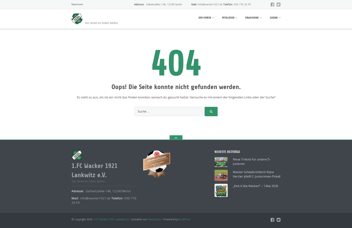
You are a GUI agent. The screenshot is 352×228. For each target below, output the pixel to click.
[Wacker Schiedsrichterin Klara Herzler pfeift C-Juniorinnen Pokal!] (221, 175)
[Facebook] (272, 4)
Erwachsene (252, 17)
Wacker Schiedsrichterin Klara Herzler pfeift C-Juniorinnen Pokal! (256, 174)
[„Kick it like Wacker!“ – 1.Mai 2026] (221, 190)
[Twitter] (278, 4)
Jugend (274, 17)
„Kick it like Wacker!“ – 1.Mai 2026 (255, 186)
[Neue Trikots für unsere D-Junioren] (221, 162)
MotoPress (154, 219)
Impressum (77, 4)
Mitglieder (228, 17)
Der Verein (205, 17)
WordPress (183, 219)
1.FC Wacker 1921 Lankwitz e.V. (111, 219)
